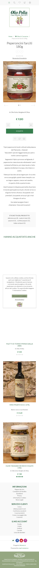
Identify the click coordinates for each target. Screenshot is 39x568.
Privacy (19, 495)
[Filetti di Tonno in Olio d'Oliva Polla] (19, 320)
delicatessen (12, 218)
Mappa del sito (19, 489)
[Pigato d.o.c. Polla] (19, 381)
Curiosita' (19, 517)
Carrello (24, 2)
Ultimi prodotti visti (19, 509)
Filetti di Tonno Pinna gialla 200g (19, 345)
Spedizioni (19, 493)
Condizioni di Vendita (19, 491)
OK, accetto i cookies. (19, 296)
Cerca (19, 507)
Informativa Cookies (19, 498)
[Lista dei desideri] (19, 2)
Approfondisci (19, 299)
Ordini (19, 526)
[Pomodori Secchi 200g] (17, 51)
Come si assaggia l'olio (19, 515)
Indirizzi (19, 528)
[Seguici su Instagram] (25, 540)
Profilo (19, 524)
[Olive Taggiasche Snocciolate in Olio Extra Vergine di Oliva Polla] (19, 442)
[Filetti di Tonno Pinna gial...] (21, 51)
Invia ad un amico (24, 139)
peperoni (11, 220)
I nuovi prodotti (19, 513)
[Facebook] (17, 540)
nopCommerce (23, 548)
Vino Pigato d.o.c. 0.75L (19, 405)
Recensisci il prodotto (19, 58)
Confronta (19, 139)
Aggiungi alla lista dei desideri (15, 139)
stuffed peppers (22, 220)
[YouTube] (21, 540)
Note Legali (19, 500)
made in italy (23, 218)
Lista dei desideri (19, 532)
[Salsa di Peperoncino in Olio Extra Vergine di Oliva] (19, 259)
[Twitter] (13, 540)
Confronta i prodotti (19, 511)
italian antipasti (19, 223)
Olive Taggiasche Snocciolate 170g (19, 467)
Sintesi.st (23, 545)
